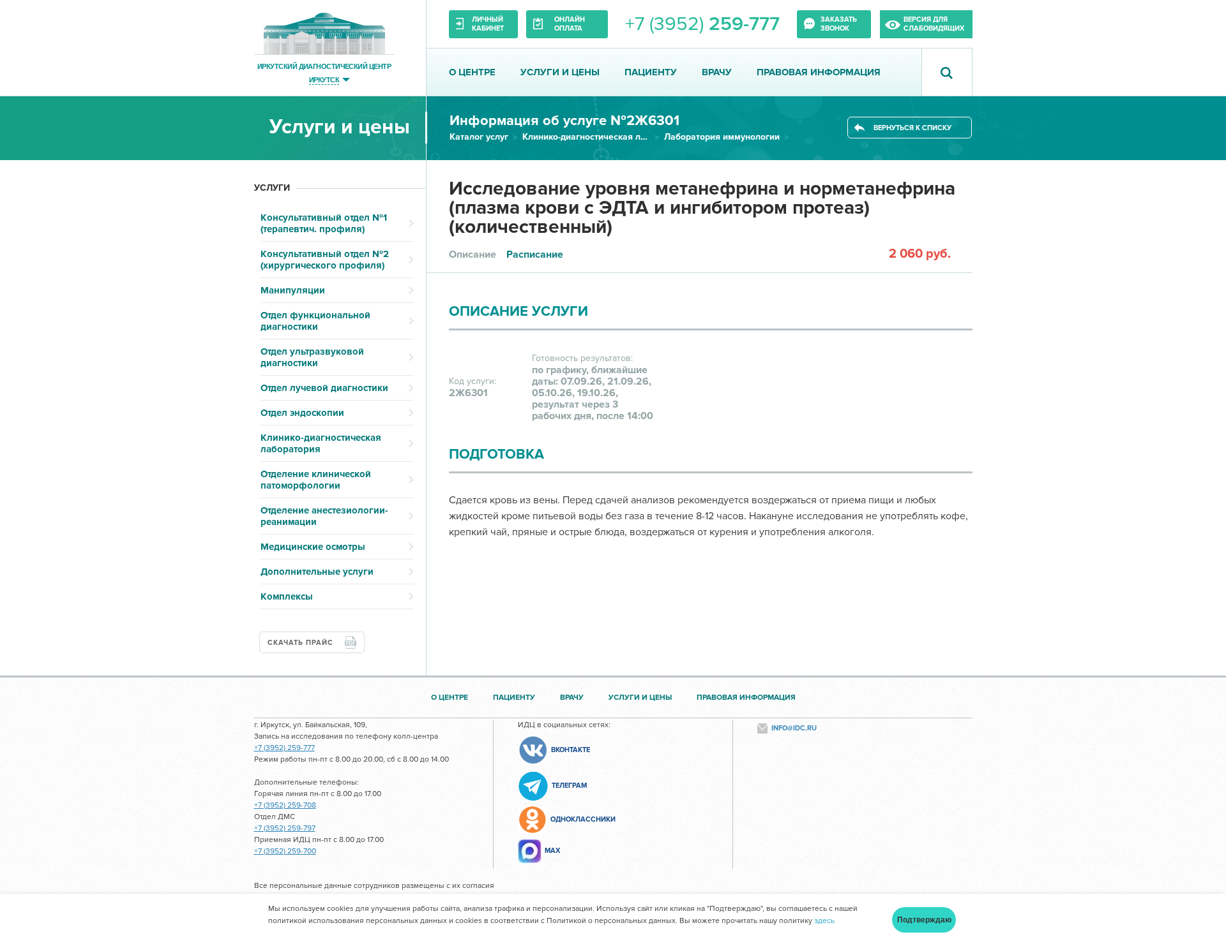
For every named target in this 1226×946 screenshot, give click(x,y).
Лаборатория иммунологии (722, 136)
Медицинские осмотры (313, 546)
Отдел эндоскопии (302, 412)
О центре (472, 72)
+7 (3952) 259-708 (285, 805)
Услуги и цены (560, 72)
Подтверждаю (924, 919)
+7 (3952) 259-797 (284, 828)
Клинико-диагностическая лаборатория (586, 136)
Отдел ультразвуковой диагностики (312, 357)
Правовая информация (819, 72)
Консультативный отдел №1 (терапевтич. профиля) (324, 223)
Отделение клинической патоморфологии (316, 479)
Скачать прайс (300, 643)
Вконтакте (570, 750)
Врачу (717, 72)
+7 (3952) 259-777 (284, 748)
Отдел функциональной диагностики (315, 320)
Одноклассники (583, 819)
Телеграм (569, 785)
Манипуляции (293, 290)
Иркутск (324, 79)
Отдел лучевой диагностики (324, 388)
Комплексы (287, 596)
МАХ (552, 850)
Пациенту (650, 72)
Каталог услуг (479, 136)
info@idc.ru (794, 728)
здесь (824, 921)
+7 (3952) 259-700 (285, 851)
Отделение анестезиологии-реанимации (324, 516)
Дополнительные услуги (317, 571)
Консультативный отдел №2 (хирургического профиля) (325, 259)
